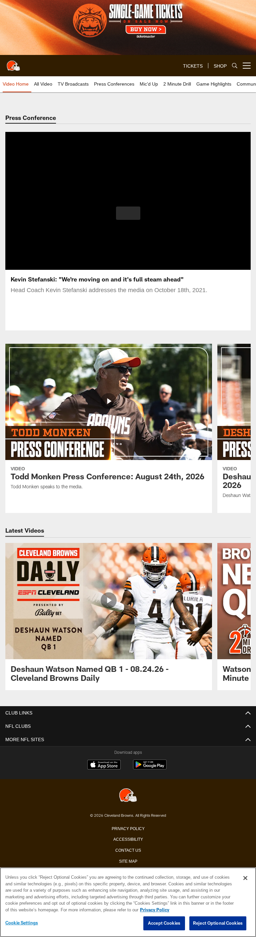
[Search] (234, 65)
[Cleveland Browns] (128, 795)
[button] (128, 213)
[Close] (245, 878)
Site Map (128, 860)
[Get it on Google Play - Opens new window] (150, 768)
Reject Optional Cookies (218, 923)
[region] (128, 902)
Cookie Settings (21, 923)
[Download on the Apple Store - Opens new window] (104, 765)
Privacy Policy (128, 828)
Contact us (128, 849)
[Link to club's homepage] (13, 63)
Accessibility (128, 838)
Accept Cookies (164, 923)
